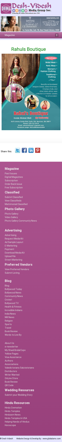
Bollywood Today (13, 289)
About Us (9, 343)
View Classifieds (13, 200)
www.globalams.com (52, 439)
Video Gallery (11, 217)
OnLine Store (11, 378)
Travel (8, 328)
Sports (8, 324)
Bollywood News (13, 292)
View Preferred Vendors (17, 269)
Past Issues (11, 173)
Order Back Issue (13, 184)
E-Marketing (11, 245)
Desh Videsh (7, 439)
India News (10, 313)
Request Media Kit (14, 238)
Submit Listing (12, 273)
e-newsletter (11, 346)
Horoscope (10, 425)
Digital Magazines (14, 177)
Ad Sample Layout (14, 242)
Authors (9, 360)
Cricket (8, 299)
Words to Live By (13, 335)
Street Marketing (13, 259)
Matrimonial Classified (16, 204)
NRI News (9, 317)
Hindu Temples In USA (16, 418)
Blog (7, 285)
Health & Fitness (13, 306)
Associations (11, 364)
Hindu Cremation (13, 407)
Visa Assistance (13, 357)
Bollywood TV (12, 303)
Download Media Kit (15, 252)
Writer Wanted (12, 374)
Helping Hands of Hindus (17, 421)
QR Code (9, 385)
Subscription (11, 180)
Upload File (10, 256)
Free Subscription (14, 187)
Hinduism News (13, 414)
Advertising (10, 235)
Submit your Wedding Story (18, 395)
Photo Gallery (11, 213)
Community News (14, 296)
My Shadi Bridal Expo (15, 350)
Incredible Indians (13, 310)
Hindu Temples (12, 411)
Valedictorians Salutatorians (19, 367)
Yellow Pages (11, 353)
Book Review (11, 331)
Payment (9, 249)
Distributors (11, 371)
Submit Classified (14, 197)
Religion (9, 320)
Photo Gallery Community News (21, 220)
